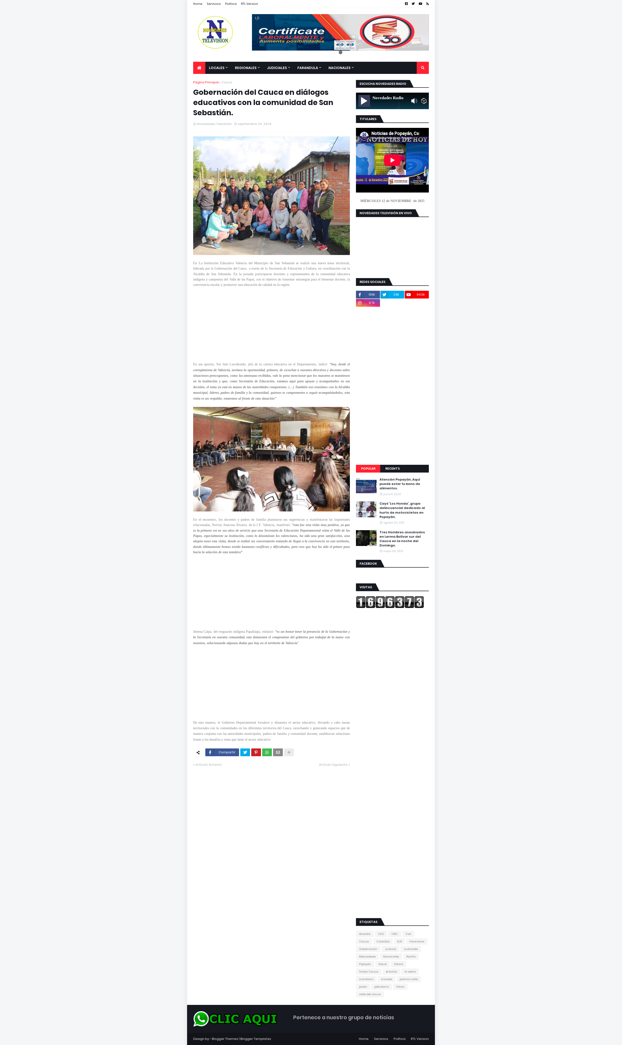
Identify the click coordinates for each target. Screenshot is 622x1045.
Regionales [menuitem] (246, 67)
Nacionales (391, 956)
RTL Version (249, 4)
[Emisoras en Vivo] (423, 101)
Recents (392, 468)
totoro (400, 987)
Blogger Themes (225, 1038)
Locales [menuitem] (217, 67)
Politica (231, 4)
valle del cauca (370, 994)
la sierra (410, 972)
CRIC (394, 934)
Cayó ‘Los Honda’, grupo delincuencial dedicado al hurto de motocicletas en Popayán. (402, 510)
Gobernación (368, 949)
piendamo (381, 987)
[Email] (278, 752)
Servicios (214, 4)
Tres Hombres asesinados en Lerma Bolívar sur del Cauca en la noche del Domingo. (402, 539)
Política (400, 1038)
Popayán (365, 964)
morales (386, 979)
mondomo (366, 979)
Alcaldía (365, 934)
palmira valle (409, 979)
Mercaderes (367, 956)
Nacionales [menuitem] (339, 67)
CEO (381, 934)
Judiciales (411, 949)
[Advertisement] (271, 327)
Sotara (398, 964)
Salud (383, 964)
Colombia (383, 941)
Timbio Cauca (368, 972)
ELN (399, 941)
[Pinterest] (256, 752)
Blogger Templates (255, 1038)
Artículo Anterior (209, 764)
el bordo (391, 972)
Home (197, 4)
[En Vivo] (364, 101)
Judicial (390, 949)
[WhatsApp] (267, 752)
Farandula (416, 941)
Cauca (227, 82)
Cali (408, 934)
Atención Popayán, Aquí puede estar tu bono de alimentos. (400, 484)
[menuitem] (199, 68)
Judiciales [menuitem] (277, 67)
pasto (363, 987)
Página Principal (206, 82)
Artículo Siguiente (333, 764)
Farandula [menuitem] (307, 67)
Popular (368, 468)
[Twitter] (245, 752)
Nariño (411, 956)
